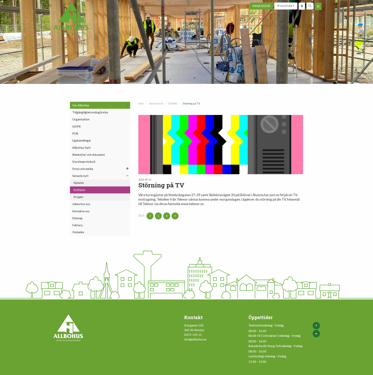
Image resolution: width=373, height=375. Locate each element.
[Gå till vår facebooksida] (317, 325)
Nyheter (78, 182)
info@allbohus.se (195, 339)
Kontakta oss (81, 211)
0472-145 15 (193, 334)
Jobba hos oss (81, 204)
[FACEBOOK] (149, 215)
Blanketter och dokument (88, 154)
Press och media (82, 169)
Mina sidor (261, 6)
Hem (141, 103)
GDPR (76, 126)
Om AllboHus (80, 105)
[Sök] (310, 6)
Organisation (81, 119)
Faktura (77, 225)
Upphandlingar (81, 140)
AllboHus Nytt (81, 147)
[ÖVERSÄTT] (302, 6)
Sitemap (77, 218)
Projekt (78, 197)
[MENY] (318, 6)
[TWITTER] (158, 215)
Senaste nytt (80, 175)
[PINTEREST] (175, 215)
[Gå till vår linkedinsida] (317, 333)
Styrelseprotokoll (83, 161)
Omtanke (78, 232)
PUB (75, 133)
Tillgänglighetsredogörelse (90, 112)
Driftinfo (79, 190)
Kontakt (287, 6)
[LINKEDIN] (166, 215)
